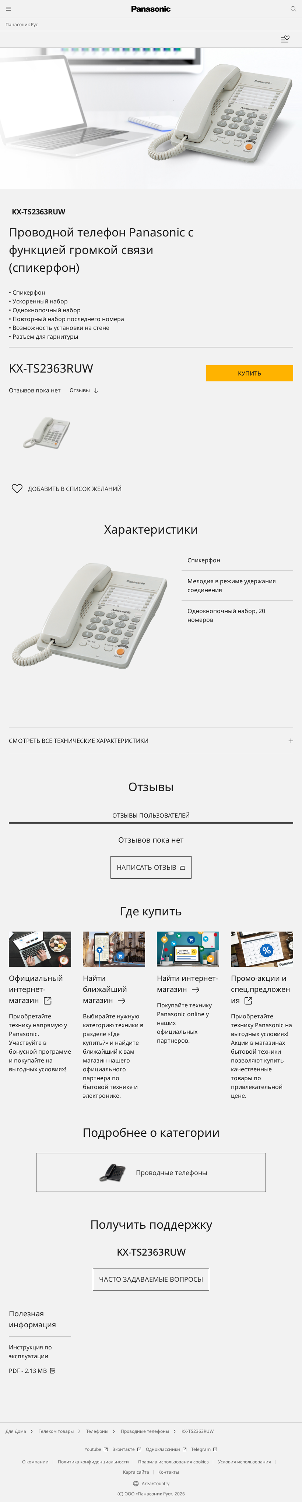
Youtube (93, 1449)
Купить (249, 373)
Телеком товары (56, 1431)
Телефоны (97, 1431)
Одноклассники (163, 1449)
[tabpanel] (151, 857)
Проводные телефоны (145, 1431)
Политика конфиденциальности (93, 1462)
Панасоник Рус (22, 24)
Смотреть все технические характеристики (78, 741)
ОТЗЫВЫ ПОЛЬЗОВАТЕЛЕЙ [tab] (151, 815)
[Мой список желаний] (285, 39)
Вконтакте (123, 1449)
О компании (35, 1462)
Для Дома (16, 1431)
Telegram (201, 1449)
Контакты (168, 1472)
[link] (32, 1370)
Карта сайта (136, 1472)
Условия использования (244, 1462)
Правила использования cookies (173, 1462)
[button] (46, 432)
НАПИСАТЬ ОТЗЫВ (146, 867)
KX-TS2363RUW (198, 1431)
